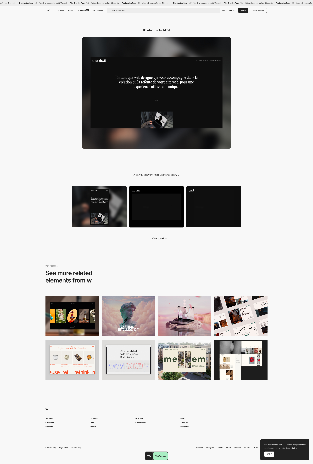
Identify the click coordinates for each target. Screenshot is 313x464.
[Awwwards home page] (149, 456)
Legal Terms (63, 448)
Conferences (140, 422)
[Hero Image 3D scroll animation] (156, 206)
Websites (49, 418)
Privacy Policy (76, 448)
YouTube (247, 448)
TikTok (255, 448)
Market (100, 10)
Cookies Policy (50, 448)
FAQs (182, 418)
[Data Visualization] (128, 360)
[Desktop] (72, 316)
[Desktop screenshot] (241, 360)
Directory (71, 10)
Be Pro (243, 10)
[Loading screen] (213, 206)
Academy (83, 10)
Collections (49, 422)
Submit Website (258, 10)
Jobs (93, 10)
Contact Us (184, 427)
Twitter (228, 448)
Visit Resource (160, 456)
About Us (184, 422)
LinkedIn (220, 448)
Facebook (237, 448)
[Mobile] (99, 206)
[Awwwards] (48, 10)
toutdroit (164, 30)
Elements (49, 427)
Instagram (210, 448)
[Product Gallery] (72, 360)
